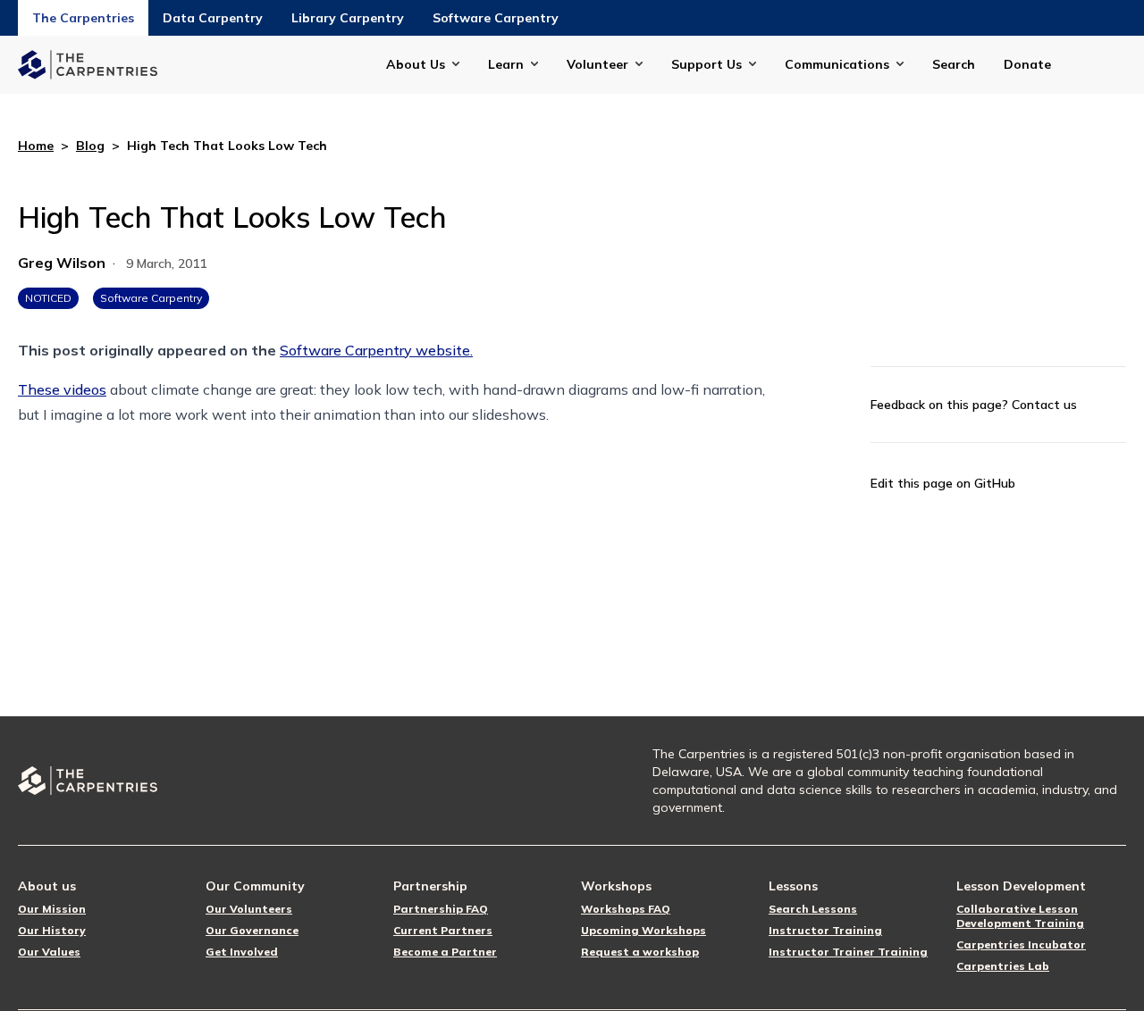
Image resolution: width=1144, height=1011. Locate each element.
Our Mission (52, 908)
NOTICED (48, 298)
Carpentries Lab (1002, 966)
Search (953, 64)
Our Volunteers (249, 908)
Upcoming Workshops (643, 930)
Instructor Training (825, 930)
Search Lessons (813, 908)
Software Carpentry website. (376, 350)
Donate (1027, 64)
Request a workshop (640, 951)
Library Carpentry (347, 18)
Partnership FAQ (440, 908)
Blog (90, 146)
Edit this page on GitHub (943, 483)
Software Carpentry (496, 18)
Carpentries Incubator (1021, 944)
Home (36, 146)
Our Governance (252, 930)
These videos (62, 389)
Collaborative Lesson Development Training (1020, 916)
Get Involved (242, 951)
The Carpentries (83, 18)
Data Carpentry (213, 18)
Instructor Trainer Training (848, 951)
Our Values (49, 951)
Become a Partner (445, 951)
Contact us (1044, 405)
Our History (52, 930)
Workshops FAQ (625, 908)
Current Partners (442, 930)
